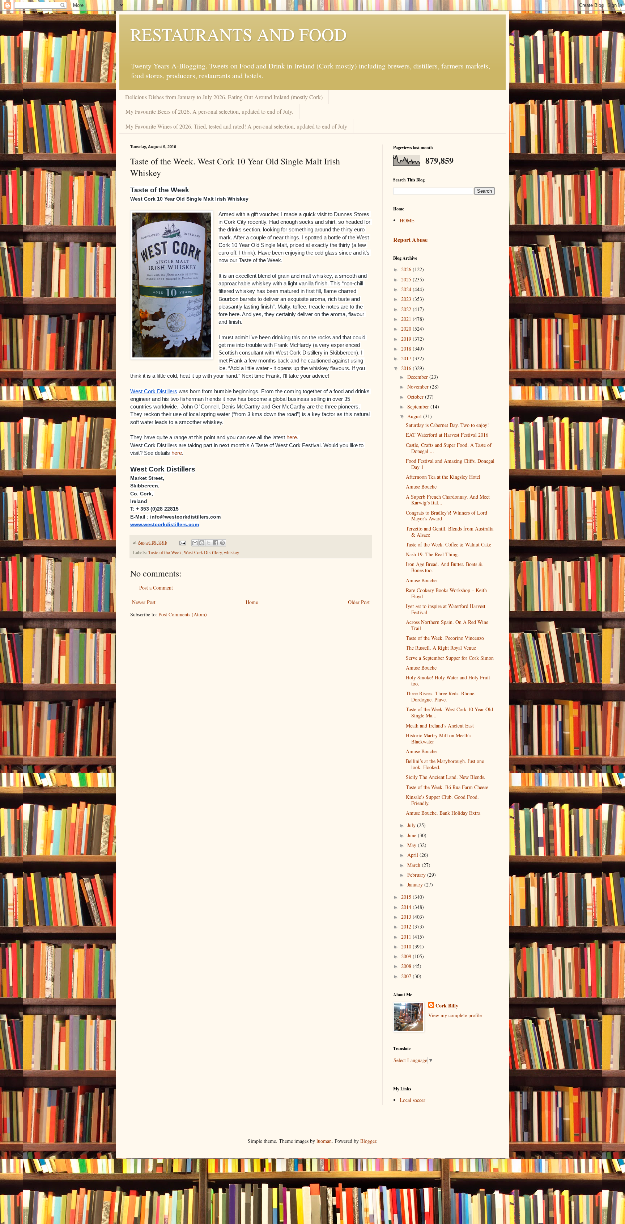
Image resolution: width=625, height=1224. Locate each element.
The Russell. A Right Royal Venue (441, 647)
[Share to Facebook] (215, 542)
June (412, 835)
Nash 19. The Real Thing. (432, 554)
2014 (407, 907)
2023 (407, 298)
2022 (407, 309)
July (412, 825)
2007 (407, 976)
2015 (407, 896)
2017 (407, 358)
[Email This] (195, 542)
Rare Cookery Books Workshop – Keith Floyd (446, 593)
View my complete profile (455, 1015)
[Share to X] (208, 542)
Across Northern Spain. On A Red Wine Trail (447, 625)
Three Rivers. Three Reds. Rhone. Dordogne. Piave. (441, 696)
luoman (324, 1140)
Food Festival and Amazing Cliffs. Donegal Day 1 (450, 463)
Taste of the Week (165, 552)
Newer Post (144, 602)
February (417, 874)
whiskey (231, 552)
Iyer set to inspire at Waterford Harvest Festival (445, 609)
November (418, 386)
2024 (407, 289)
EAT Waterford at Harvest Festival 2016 (447, 434)
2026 (407, 269)
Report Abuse (410, 239)
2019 (407, 338)
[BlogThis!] (201, 542)
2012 (407, 926)
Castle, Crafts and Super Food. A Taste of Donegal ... (449, 447)
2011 (407, 936)
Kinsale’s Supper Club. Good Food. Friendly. (442, 799)
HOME (407, 220)
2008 (407, 966)
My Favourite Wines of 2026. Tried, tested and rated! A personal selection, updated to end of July (236, 126)
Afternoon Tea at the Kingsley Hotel (443, 476)
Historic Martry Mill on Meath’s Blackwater (438, 738)
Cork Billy (446, 1005)
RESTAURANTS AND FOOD (238, 34)
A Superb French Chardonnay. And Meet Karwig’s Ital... (448, 499)
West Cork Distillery (203, 552)
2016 (407, 368)
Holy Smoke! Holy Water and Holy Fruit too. (448, 680)
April (413, 854)
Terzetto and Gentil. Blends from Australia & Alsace (449, 531)
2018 (407, 348)
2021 (407, 318)
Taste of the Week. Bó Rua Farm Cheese (447, 787)
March (414, 865)
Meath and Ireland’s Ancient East (440, 725)
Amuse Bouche (421, 486)
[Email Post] (182, 542)
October (416, 396)
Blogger (368, 1140)
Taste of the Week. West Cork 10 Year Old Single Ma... (449, 712)
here (291, 437)
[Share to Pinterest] (222, 542)
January (415, 884)
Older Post (359, 602)
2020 (407, 328)
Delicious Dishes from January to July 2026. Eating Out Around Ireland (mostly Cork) (224, 97)
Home (252, 602)
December (418, 376)
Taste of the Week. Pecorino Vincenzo (445, 637)
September (418, 406)
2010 (407, 946)
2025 (407, 279)
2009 (407, 956)
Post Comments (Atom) (182, 614)
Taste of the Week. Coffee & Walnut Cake (448, 544)
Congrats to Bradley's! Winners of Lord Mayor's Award (446, 515)
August (415, 416)
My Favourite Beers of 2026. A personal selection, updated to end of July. (209, 111)
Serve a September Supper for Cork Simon (450, 657)
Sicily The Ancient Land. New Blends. (445, 777)
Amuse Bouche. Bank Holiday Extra (443, 812)
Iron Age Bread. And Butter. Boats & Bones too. (444, 567)
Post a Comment (156, 587)
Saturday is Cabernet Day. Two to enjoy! (447, 425)
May (412, 845)
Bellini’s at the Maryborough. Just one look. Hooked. (445, 764)
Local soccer (412, 1100)
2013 (407, 916)
